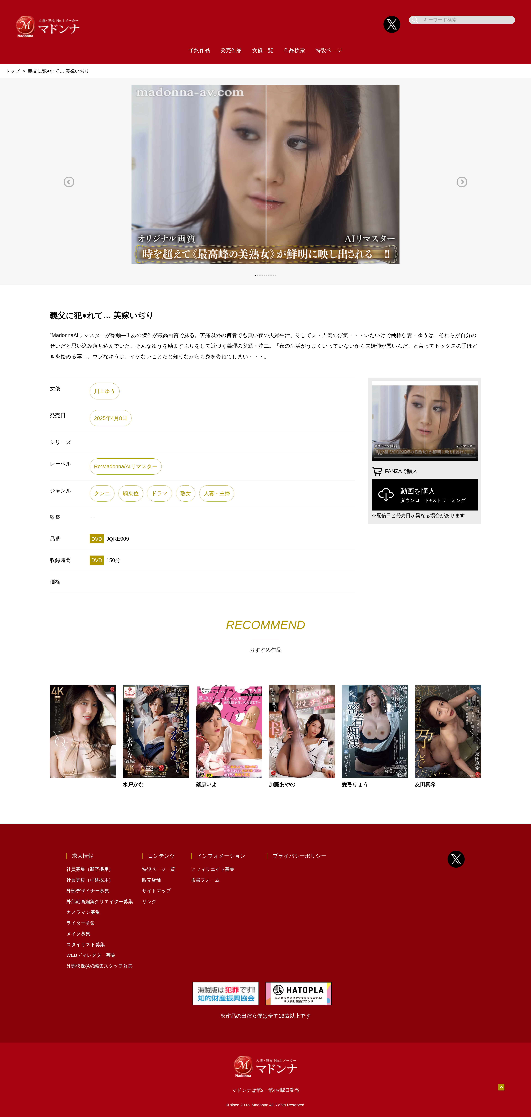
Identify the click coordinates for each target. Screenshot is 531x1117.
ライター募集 (80, 923)
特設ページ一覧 (158, 869)
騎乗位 (131, 493)
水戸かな (133, 784)
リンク (149, 901)
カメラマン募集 (83, 912)
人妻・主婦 (217, 493)
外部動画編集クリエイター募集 (99, 901)
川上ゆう (104, 391)
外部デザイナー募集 (87, 890)
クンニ (102, 493)
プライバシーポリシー (299, 856)
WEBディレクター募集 (90, 955)
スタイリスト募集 (85, 944)
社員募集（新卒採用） (89, 869)
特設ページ (329, 50)
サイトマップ (156, 890)
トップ (12, 71)
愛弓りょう (355, 784)
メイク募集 (78, 933)
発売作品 (231, 50)
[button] (69, 182)
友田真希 (425, 784)
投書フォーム (205, 880)
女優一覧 (262, 50)
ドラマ (159, 493)
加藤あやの (282, 784)
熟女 (185, 493)
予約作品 (199, 50)
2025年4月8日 (110, 418)
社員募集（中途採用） (89, 880)
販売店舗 (151, 880)
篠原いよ (206, 784)
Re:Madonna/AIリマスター (125, 466)
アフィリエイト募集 (212, 869)
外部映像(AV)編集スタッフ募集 (99, 966)
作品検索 (294, 50)
